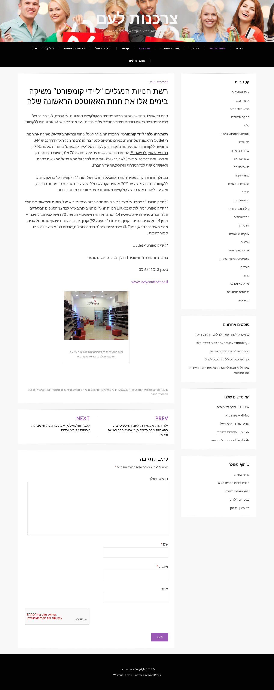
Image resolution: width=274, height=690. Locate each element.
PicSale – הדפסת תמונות (233, 432)
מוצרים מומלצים (238, 183)
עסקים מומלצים (239, 234)
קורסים (244, 267)
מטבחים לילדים (239, 499)
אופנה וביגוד (217, 48)
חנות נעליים (94, 389)
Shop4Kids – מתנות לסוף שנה (230, 440)
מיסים (245, 192)
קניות (125, 48)
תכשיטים (243, 300)
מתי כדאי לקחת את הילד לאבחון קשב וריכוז (222, 334)
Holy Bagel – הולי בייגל (234, 424)
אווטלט (114, 389)
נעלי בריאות (39, 389)
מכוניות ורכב (241, 200)
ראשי (239, 48)
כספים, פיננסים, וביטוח (234, 133)
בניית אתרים (241, 474)
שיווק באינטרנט (239, 283)
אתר (164, 589)
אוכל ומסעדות (169, 48)
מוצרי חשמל (103, 48)
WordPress (154, 674)
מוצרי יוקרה (242, 175)
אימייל (162, 566)
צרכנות (194, 48)
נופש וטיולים (137, 60)
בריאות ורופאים (74, 48)
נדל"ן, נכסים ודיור (238, 208)
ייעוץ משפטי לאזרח (237, 491)
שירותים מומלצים (238, 292)
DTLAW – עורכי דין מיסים (233, 407)
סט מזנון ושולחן (239, 508)
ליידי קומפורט (80, 389)
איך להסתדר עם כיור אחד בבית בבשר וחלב (222, 343)
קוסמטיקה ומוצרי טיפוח (234, 258)
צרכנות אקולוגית (239, 250)
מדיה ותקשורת (240, 150)
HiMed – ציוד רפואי (237, 415)
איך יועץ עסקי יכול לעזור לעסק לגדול (227, 359)
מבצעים (144, 48)
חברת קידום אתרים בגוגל (233, 483)
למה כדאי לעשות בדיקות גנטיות (229, 351)
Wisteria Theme (122, 674)
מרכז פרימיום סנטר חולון (59, 389)
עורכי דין (244, 225)
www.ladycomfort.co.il (149, 282)
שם (164, 544)
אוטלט (105, 389)
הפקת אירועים (240, 117)
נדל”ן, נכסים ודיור (42, 48)
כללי (246, 125)
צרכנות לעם (137, 18)
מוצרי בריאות (241, 158)
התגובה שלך (158, 478)
